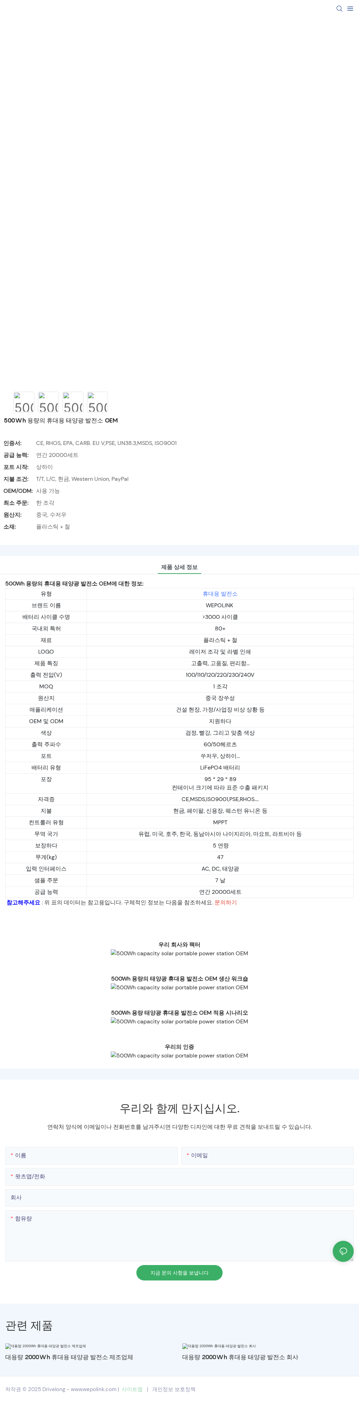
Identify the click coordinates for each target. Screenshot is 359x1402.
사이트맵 (132, 1389)
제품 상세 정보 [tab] (179, 567)
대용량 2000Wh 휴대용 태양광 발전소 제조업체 (69, 1357)
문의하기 (226, 902)
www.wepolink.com (93, 1389)
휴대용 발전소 (220, 593)
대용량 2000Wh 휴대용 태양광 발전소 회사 (240, 1357)
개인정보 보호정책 (174, 1389)
